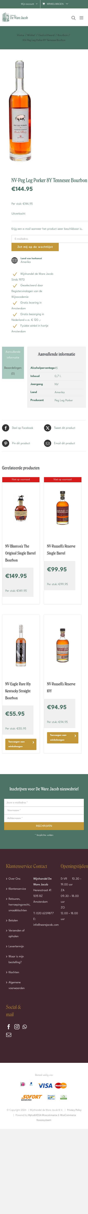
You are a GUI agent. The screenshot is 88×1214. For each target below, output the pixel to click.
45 (56, 368)
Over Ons (14, 878)
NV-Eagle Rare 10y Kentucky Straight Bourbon (18, 691)
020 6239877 (45, 913)
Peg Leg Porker (64, 400)
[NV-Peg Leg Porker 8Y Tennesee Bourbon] (44, 113)
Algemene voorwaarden (17, 985)
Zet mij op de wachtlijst (35, 247)
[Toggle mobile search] (73, 18)
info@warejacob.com (46, 924)
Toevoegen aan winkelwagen (16, 744)
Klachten (14, 972)
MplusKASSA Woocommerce (42, 1115)
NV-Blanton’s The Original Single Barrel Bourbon (20, 553)
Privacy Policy (74, 1110)
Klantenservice (17, 888)
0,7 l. (58, 376)
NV (57, 384)
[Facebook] (8, 1026)
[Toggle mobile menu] (82, 18)
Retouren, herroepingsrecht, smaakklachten (17, 904)
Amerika (60, 392)
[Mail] (8, 1034)
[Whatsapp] (25, 1026)
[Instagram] (16, 1026)
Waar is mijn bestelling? (16, 959)
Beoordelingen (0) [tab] (12, 370)
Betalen (13, 920)
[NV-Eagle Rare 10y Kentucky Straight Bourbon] (20, 646)
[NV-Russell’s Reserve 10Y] (62, 646)
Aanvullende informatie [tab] (13, 354)
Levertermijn (16, 946)
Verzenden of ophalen (17, 933)
